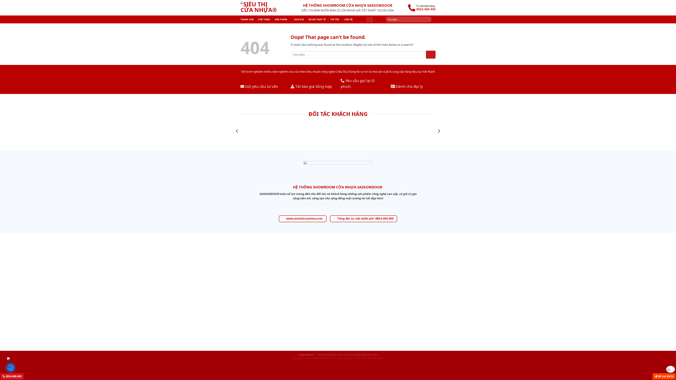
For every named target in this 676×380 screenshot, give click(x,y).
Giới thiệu (264, 19)
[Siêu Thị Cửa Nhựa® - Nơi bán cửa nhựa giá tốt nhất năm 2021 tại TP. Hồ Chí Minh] (262, 7)
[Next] (439, 131)
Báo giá (299, 19)
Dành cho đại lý (409, 86)
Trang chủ (247, 19)
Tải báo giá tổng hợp (313, 86)
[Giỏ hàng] (369, 20)
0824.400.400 (13, 376)
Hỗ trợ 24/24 (665, 376)
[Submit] (431, 55)
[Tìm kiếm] (430, 19)
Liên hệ (348, 19)
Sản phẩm (281, 19)
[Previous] (237, 131)
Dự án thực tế (317, 19)
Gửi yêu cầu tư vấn (261, 86)
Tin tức (335, 19)
